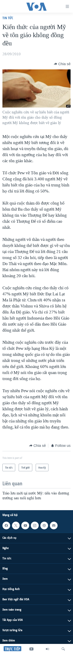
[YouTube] (31, 649)
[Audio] (47, 649)
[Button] (62, 64)
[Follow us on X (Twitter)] (16, 525)
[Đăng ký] (54, 525)
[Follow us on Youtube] (25, 525)
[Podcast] (44, 525)
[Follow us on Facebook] (6, 525)
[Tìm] (63, 649)
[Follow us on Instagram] (35, 525)
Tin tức (7, 18)
